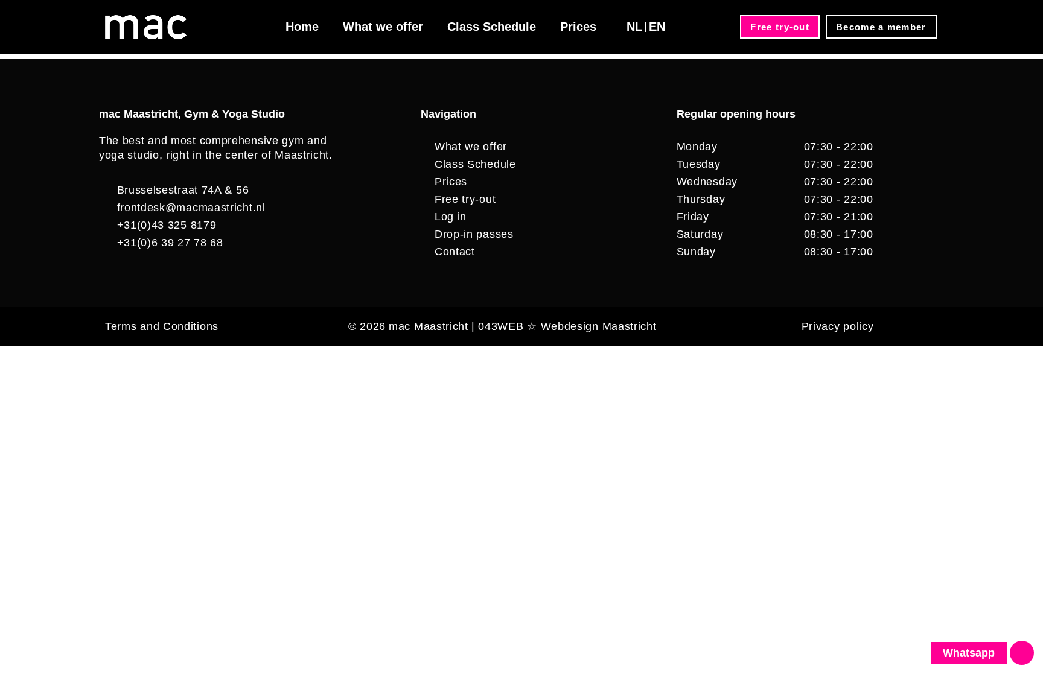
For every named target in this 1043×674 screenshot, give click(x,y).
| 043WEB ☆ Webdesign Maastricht (564, 326)
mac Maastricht (428, 326)
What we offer (383, 26)
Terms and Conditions (161, 326)
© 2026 (367, 326)
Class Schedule (491, 26)
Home (302, 26)
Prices (578, 26)
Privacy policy (838, 326)
